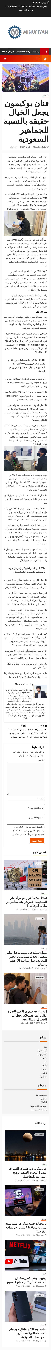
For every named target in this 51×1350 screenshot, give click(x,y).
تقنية (45, 1065)
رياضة (44, 1069)
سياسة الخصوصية (26, 10)
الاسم (41, 798)
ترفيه (44, 1073)
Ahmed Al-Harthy (40, 147)
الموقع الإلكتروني (36, 817)
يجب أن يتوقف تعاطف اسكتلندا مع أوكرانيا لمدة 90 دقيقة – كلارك (37, 731)
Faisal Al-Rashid (22, 909)
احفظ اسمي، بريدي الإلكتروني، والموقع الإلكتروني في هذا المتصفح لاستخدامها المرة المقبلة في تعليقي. (28, 831)
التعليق (40, 760)
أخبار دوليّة (42, 1054)
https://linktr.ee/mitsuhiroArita (21, 604)
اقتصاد (44, 1058)
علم (45, 1061)
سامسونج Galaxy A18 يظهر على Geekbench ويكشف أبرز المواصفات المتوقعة (27, 1333)
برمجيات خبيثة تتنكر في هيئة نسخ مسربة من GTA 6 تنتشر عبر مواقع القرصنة (26, 1227)
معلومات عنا (42, 6)
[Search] (5, 58)
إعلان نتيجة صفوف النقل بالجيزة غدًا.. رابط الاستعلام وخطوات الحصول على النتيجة (27, 1015)
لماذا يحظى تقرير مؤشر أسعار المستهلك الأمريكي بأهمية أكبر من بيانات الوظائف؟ (26, 901)
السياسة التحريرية (12, 6)
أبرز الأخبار (46, 95)
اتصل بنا (32, 6)
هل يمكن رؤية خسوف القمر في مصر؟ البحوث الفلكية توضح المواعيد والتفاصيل (27, 1172)
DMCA (24, 6)
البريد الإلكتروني (36, 808)
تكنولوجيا (43, 1219)
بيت (45, 1047)
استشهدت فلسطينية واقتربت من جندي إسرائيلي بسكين (16, 731)
